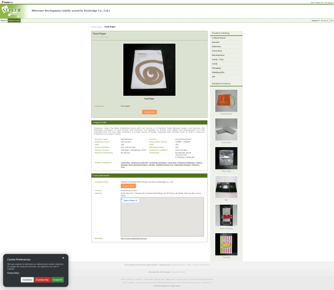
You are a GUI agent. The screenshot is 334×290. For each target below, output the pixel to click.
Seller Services (163, 282)
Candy (214, 64)
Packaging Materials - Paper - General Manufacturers (190, 265)
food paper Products (178, 272)
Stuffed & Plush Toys (165, 165)
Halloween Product (182, 165)
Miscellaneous (218, 55)
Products (130, 279)
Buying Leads (160, 279)
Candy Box (125, 163)
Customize (27, 280)
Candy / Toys (218, 59)
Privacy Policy (195, 282)
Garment (216, 42)
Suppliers (138, 279)
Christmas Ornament (158, 163)
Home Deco (217, 51)
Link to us (185, 282)
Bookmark (324, 20)
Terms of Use (206, 282)
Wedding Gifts (218, 72)
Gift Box (152, 165)
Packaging (216, 68)
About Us (4, 20)
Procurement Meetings (197, 279)
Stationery (216, 47)
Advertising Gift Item (139, 163)
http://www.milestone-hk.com (134, 238)
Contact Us (140, 282)
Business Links (175, 282)
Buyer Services (151, 282)
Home (123, 279)
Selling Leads (148, 279)
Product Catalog (14, 20)
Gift (213, 77)
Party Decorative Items (138, 165)
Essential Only (42, 280)
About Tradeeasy (128, 282)
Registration (170, 279)
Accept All (57, 280)
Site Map (210, 279)
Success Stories (181, 279)
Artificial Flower (219, 38)
